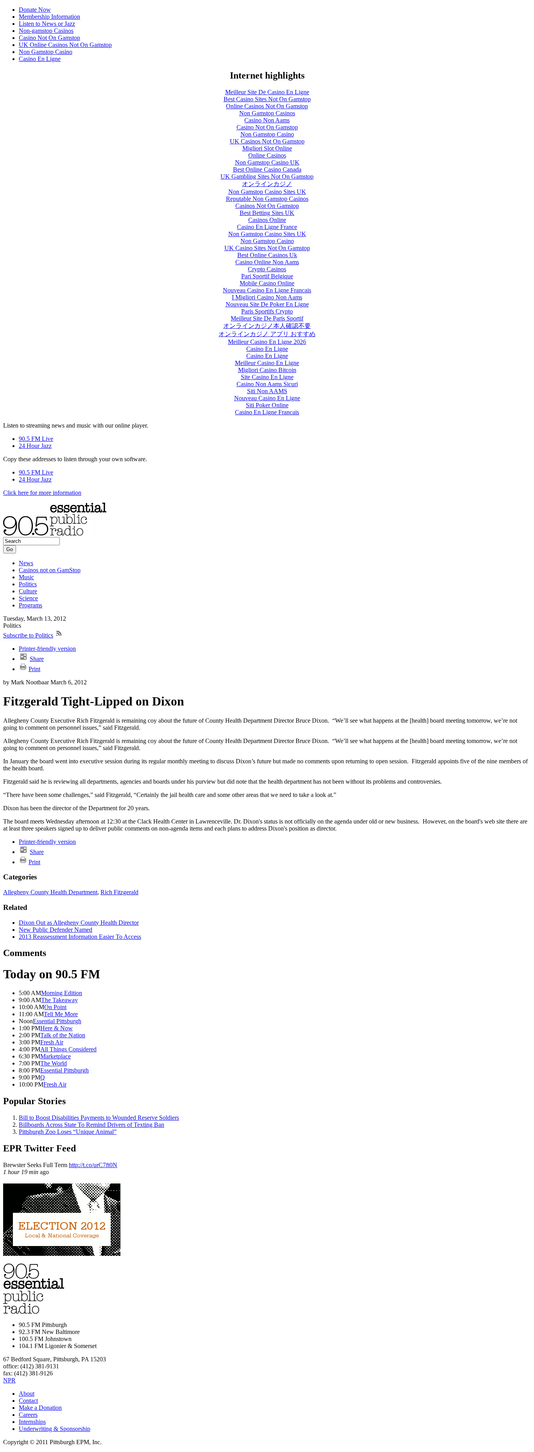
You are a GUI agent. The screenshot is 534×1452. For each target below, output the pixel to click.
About (26, 1393)
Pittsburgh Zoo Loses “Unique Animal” (67, 1131)
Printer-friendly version (47, 648)
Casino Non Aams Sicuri (267, 384)
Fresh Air (51, 1042)
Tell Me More (61, 1014)
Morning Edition (61, 993)
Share (37, 658)
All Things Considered (68, 1049)
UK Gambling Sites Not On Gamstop (267, 176)
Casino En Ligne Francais (267, 412)
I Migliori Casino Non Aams (267, 297)
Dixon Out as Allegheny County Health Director (79, 922)
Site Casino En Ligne (267, 377)
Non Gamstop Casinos (267, 113)
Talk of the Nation (62, 1035)
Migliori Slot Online (267, 148)
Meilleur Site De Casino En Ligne (267, 92)
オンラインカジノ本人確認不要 (267, 325)
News (26, 563)
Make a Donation (40, 1407)
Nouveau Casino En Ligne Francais (267, 290)
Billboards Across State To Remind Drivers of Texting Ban (91, 1124)
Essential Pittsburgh (57, 1021)
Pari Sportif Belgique (267, 276)
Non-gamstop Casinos (46, 30)
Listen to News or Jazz (47, 23)
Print (34, 669)
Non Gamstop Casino (45, 51)
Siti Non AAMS (267, 391)
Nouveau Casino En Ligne (267, 398)
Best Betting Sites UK (267, 212)
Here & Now (56, 1028)
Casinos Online (267, 220)
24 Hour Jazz (35, 445)
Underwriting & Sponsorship (54, 1428)
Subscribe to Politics (28, 635)
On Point (55, 1007)
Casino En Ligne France (267, 227)
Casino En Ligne (40, 59)
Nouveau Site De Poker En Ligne (267, 304)
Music (26, 577)
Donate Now (35, 9)
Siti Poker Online (267, 405)
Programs (30, 605)
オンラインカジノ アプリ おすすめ (267, 334)
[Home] (54, 533)
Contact (28, 1400)
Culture (28, 591)
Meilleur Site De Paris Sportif (267, 318)
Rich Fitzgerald (119, 892)
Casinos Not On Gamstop (267, 205)
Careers (28, 1414)
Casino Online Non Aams (267, 262)
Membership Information (49, 16)
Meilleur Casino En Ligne (267, 363)
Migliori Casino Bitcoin (267, 370)
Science (28, 598)
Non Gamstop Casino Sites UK (267, 191)
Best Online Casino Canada (267, 169)
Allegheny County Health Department (50, 892)
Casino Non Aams (267, 120)
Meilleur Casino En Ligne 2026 (267, 341)
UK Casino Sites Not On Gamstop (267, 248)
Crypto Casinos (267, 269)
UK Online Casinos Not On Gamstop (65, 44)
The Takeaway (59, 1000)
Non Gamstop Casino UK (267, 162)
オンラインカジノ (267, 184)
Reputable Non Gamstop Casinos (267, 198)
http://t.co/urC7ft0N (93, 1165)
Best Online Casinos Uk (267, 255)
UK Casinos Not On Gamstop (267, 141)
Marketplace (55, 1056)
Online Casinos (267, 155)
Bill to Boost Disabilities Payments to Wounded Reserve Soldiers (99, 1117)
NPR (9, 1380)
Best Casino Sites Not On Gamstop (267, 99)
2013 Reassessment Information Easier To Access (80, 936)
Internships (32, 1421)
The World (53, 1063)
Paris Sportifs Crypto (267, 311)
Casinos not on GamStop (50, 570)
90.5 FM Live (36, 438)
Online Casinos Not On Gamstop (267, 106)
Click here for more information (42, 492)
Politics (28, 584)
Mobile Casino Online (267, 283)
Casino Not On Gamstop (49, 37)
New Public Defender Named (55, 929)
